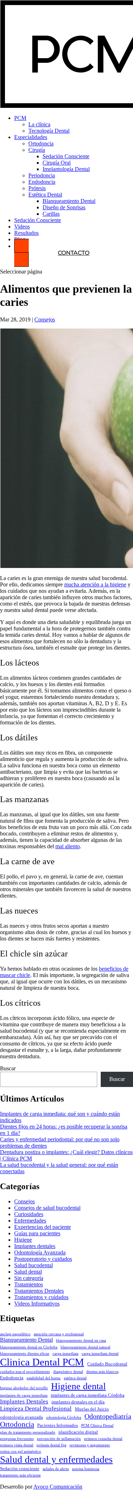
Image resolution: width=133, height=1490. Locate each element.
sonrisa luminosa (85, 1469)
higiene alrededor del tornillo (24, 1388)
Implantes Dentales (24, 1401)
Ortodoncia (41, 143)
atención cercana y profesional (59, 1334)
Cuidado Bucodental (107, 1364)
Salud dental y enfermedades (56, 1459)
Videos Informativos (37, 1304)
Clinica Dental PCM (42, 1362)
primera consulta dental (103, 1439)
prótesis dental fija (51, 1445)
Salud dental (28, 1272)
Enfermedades (30, 1221)
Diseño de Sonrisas (64, 207)
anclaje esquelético (15, 1334)
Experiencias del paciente (42, 1227)
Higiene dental (78, 1386)
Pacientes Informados (57, 1425)
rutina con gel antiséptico (20, 1451)
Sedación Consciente (66, 156)
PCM (20, 118)
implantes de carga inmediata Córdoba (87, 1395)
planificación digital (78, 1432)
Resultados (26, 233)
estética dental (75, 1378)
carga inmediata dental (100, 1354)
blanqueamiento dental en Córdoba (28, 1347)
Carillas (51, 214)
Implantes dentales (34, 1246)
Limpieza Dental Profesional (36, 1408)
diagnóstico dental (68, 1372)
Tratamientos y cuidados (41, 1297)
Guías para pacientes (37, 1233)
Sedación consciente (19, 1468)
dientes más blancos (102, 1372)
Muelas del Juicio (92, 1409)
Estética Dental (45, 195)
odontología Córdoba (63, 1417)
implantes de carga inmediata (24, 1395)
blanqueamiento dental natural (85, 1347)
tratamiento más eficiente (20, 1475)
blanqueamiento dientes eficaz (24, 1354)
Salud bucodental (33, 1265)
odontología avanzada (21, 1417)
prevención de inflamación (59, 1439)
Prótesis (37, 188)
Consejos (44, 319)
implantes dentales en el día (78, 1402)
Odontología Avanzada (40, 1252)
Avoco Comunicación (57, 1487)
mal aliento (67, 846)
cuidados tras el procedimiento (25, 1372)
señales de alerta (56, 1469)
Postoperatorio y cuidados (43, 1259)
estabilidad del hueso (44, 1378)
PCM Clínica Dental (97, 1426)
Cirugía (36, 150)
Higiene (23, 1240)
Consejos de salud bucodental (47, 1208)
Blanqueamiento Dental (69, 201)
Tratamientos (28, 1284)
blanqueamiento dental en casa (81, 1340)
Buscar (8, 1068)
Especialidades (30, 137)
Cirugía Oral (57, 163)
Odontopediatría (107, 1416)
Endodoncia (41, 182)
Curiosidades (28, 1214)
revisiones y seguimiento (90, 1445)
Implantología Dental (66, 169)
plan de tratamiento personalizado (27, 1432)
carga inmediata (65, 1354)
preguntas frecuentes (17, 1439)
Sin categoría (28, 1278)
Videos (22, 227)
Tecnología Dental (49, 131)
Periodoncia (41, 175)
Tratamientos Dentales (39, 1291)
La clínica (39, 124)
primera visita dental (16, 1445)
